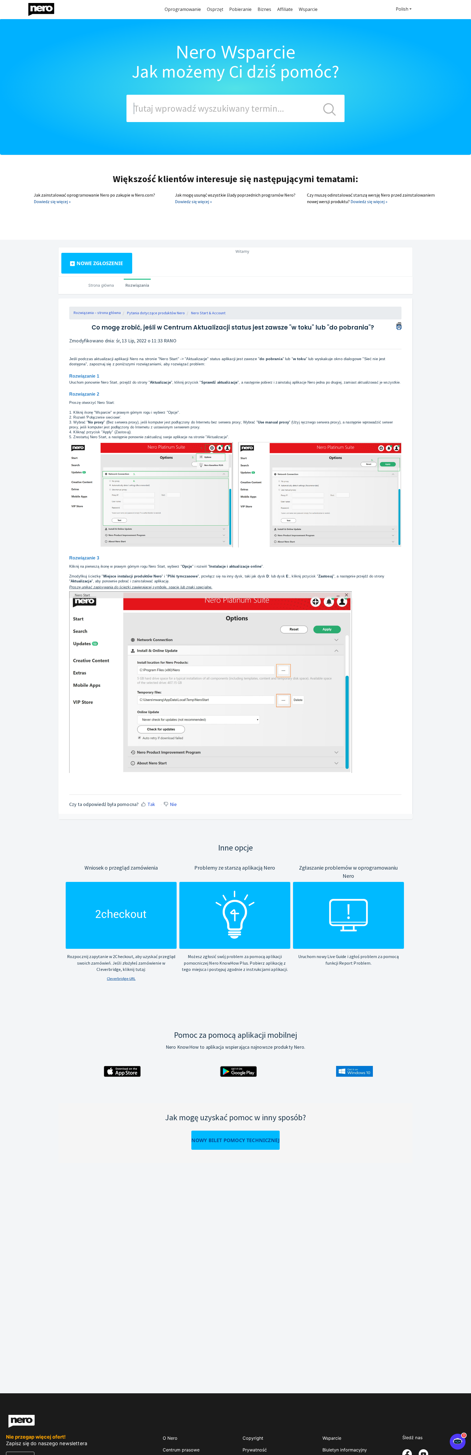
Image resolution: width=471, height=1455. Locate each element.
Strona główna (101, 285)
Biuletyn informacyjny (344, 1450)
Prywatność (255, 1450)
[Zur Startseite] (44, 8)
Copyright (253, 1438)
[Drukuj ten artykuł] (398, 325)
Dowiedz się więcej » (52, 201)
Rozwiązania (137, 285)
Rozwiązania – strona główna (97, 312)
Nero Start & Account (208, 312)
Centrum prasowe (181, 1450)
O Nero (170, 1438)
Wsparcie (331, 1438)
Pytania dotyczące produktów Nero (156, 312)
